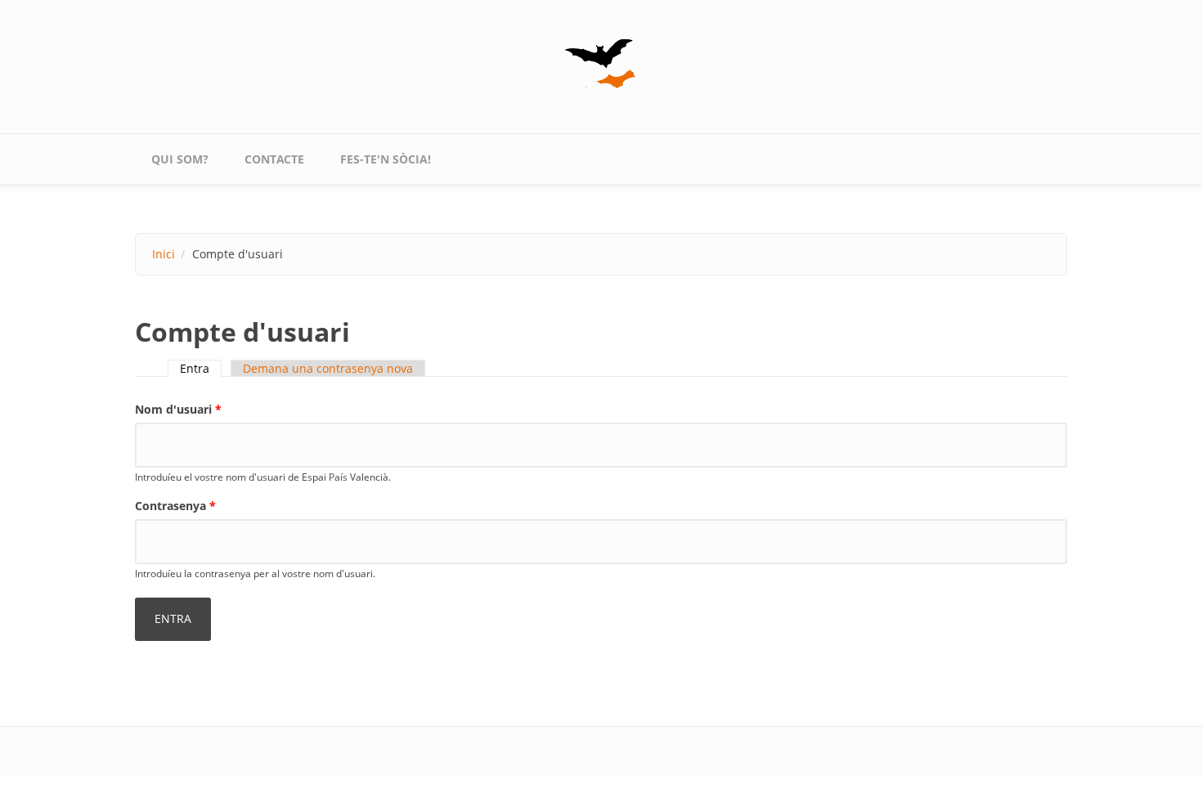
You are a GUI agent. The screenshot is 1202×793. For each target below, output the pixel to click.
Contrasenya (175, 505)
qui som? (180, 159)
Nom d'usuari (178, 409)
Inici (163, 254)
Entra (201, 368)
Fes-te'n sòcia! (385, 159)
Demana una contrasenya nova (328, 368)
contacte (274, 159)
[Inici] (601, 63)
